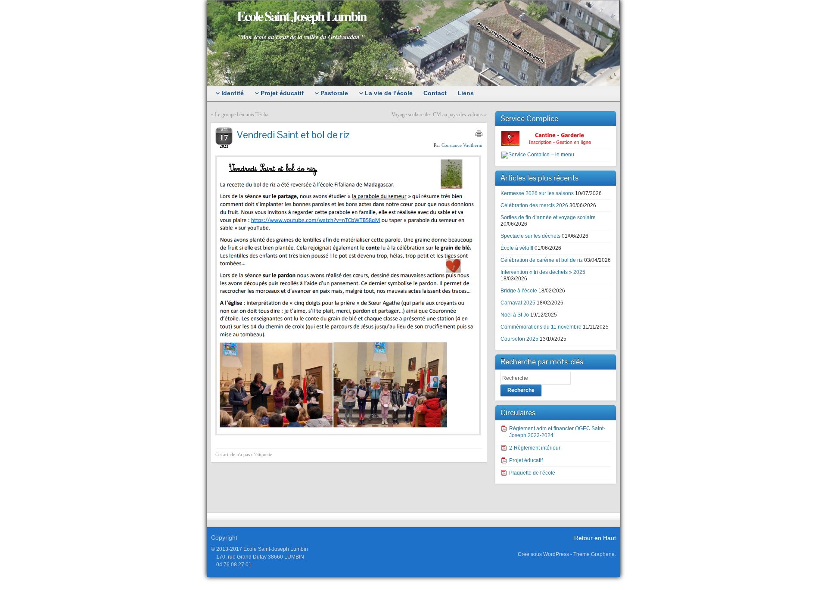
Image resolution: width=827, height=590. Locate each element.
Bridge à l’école (519, 291)
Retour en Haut (595, 537)
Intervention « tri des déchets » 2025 (543, 272)
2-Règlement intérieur (534, 448)
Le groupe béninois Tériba (241, 115)
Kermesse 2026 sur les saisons (537, 193)
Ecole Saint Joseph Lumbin (301, 16)
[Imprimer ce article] (479, 133)
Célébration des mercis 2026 (534, 205)
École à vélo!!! (517, 248)
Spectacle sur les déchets (530, 236)
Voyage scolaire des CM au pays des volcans (437, 115)
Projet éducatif (526, 460)
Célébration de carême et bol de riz (542, 260)
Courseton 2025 (519, 339)
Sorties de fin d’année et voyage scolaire (548, 217)
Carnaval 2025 (518, 303)
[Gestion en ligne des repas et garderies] (553, 138)
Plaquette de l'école (532, 473)
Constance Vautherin (461, 145)
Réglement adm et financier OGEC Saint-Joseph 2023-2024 (557, 431)
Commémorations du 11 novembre (541, 327)
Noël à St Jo (515, 315)
